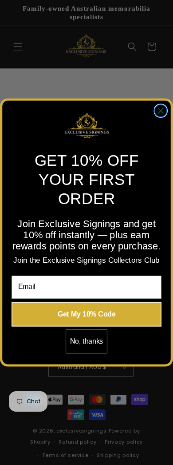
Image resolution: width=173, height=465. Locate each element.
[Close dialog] (160, 110)
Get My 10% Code (87, 314)
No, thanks (86, 341)
